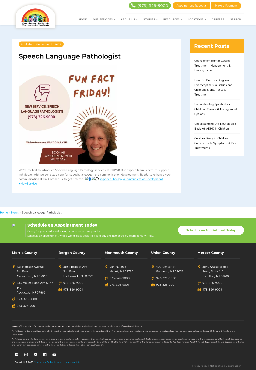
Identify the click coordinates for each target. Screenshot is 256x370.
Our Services (103, 19)
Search (235, 19)
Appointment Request (191, 5)
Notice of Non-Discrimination (225, 365)
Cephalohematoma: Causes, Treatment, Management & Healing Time (212, 65)
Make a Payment (226, 5)
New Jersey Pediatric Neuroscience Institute (57, 362)
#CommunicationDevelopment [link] (143, 179)
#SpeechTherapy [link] (111, 179)
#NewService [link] (28, 183)
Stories (149, 19)
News (15, 212)
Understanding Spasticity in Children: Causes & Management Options (215, 108)
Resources (171, 19)
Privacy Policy (199, 365)
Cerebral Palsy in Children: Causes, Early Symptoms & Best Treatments (216, 142)
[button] (29, 271)
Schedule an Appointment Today (211, 230)
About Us (128, 19)
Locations (196, 19)
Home (83, 19)
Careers (218, 19)
